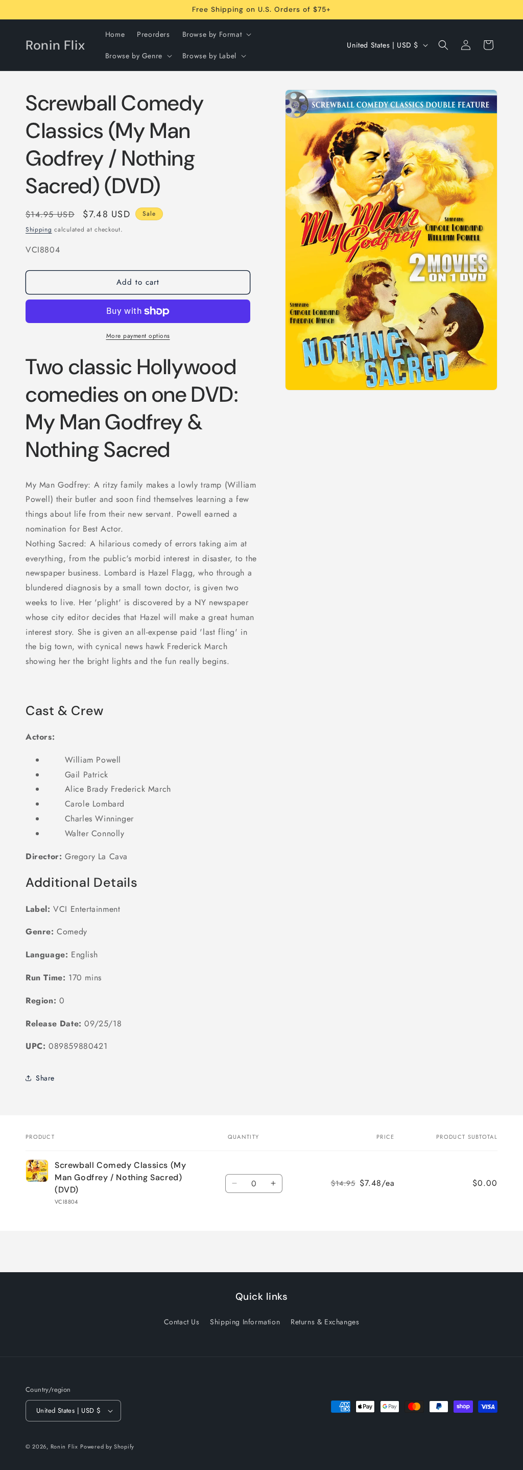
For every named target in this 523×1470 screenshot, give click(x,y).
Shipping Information (245, 1322)
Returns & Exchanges (325, 1322)
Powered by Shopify (107, 1446)
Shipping (39, 229)
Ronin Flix (64, 1446)
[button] (216, 34)
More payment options (138, 335)
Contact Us (182, 1322)
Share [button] (45, 1078)
